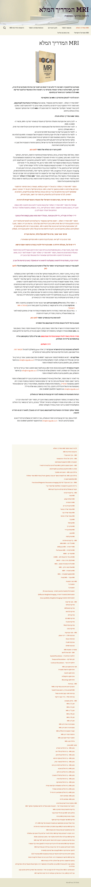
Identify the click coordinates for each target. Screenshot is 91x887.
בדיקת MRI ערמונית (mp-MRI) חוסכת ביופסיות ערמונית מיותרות (54, 826)
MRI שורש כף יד (70, 530)
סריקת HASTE (70, 612)
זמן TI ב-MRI (71, 721)
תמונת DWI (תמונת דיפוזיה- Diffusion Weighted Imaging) (56, 594)
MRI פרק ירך (71, 526)
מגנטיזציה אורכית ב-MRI (67, 724)
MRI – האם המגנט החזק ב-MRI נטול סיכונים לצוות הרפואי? (58, 465)
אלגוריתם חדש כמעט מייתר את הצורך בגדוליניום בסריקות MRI (54, 847)
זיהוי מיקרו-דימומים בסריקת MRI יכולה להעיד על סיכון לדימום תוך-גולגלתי (51, 833)
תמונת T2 (71, 588)
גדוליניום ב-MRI (70, 741)
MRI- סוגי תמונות (71, 581)
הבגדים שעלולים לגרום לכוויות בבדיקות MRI (62, 489)
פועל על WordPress (72, 882)
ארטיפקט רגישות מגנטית (66, 670)
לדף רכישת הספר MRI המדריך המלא (65, 448)
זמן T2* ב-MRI (70, 710)
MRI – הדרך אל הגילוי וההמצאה (67, 459)
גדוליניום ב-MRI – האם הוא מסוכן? (66, 472)
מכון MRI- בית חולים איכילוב (66, 772)
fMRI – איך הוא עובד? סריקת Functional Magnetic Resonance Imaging (54, 482)
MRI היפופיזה (70, 502)
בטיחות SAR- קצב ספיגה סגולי (65, 693)
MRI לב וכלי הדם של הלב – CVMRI (64, 557)
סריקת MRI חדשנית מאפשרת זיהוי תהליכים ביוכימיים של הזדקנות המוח (51, 857)
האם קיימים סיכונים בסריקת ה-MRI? (63, 687)
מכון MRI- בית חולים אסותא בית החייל (62, 792)
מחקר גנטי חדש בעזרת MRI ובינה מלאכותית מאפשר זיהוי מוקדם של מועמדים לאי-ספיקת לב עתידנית (45, 865)
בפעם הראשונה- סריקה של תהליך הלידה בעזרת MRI (58, 861)
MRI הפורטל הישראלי (81, 33)
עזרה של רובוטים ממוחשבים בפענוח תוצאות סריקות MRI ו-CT (55, 823)
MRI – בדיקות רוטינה (70, 493)
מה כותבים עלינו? (63, 33)
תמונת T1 (71, 584)
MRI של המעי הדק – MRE (67, 567)
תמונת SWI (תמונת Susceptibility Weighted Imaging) (57, 598)
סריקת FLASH (70, 622)
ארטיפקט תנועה (69, 673)
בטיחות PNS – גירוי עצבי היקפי (65, 697)
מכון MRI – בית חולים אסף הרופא (64, 758)
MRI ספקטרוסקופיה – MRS (66, 574)
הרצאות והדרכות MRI (17, 28)
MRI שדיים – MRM (69, 554)
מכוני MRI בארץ (72, 745)
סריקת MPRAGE (69, 608)
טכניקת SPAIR (70, 646)
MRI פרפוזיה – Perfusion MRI (65, 550)
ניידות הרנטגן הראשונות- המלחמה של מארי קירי (61, 486)
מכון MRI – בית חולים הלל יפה (65, 751)
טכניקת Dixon (70, 639)
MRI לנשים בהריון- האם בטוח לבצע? (63, 690)
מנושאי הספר (66, 28)
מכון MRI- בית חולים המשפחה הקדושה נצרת (60, 786)
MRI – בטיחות (72, 684)
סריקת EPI (71, 615)
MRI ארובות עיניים (69, 506)
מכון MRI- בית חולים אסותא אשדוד (63, 789)
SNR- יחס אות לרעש (68, 652)
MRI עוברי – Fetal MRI (68, 577)
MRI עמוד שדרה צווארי (67, 509)
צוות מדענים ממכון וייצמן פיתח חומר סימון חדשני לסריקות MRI (54, 840)
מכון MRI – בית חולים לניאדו (66, 779)
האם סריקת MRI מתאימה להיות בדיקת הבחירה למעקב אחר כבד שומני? (52, 844)
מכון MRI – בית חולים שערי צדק (65, 762)
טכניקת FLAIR (70, 642)
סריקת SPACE (70, 605)
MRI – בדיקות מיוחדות (70, 540)
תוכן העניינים (52, 28)
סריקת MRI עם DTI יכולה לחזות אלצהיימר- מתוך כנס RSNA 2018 (54, 837)
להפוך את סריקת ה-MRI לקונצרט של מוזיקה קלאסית (58, 850)
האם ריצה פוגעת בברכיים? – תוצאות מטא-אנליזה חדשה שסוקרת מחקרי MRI (50, 806)
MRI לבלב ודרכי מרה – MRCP (65, 560)
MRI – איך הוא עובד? (70, 455)
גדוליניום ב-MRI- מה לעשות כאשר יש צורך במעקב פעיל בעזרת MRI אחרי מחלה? (51, 476)
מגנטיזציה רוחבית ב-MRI (67, 728)
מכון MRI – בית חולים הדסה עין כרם (63, 765)
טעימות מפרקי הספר (36, 28)
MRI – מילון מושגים (71, 701)
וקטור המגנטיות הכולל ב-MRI (65, 731)
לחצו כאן (33, 149)
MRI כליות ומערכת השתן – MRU (65, 564)
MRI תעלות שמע (69, 499)
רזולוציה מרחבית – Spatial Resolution (62, 656)
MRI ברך (72, 519)
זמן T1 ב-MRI (71, 704)
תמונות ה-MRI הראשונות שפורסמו (66, 462)
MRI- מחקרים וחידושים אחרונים (66, 803)
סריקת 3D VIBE (70, 618)
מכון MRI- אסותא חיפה (67, 796)
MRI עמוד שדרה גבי (68, 513)
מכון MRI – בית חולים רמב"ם (65, 748)
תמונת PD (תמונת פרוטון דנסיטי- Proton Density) (59, 591)
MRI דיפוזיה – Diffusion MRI (66, 547)
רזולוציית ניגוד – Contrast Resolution (63, 663)
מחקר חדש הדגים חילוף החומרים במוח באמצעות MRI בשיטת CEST (53, 854)
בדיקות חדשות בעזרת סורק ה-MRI (64, 809)
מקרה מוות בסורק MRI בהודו (65, 816)
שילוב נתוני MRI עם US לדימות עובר (63, 813)
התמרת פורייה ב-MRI (68, 734)
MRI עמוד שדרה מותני (67, 516)
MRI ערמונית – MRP (68, 571)
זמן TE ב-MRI (71, 717)
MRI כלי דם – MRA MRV (67, 543)
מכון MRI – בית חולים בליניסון (65, 755)
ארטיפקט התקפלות (68, 676)
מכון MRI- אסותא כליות (67, 799)
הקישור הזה (18, 349)
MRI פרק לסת (70, 536)
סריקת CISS (71, 629)
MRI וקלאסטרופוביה (70, 479)
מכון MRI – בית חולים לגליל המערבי (63, 775)
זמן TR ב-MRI (70, 714)
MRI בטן (72, 533)
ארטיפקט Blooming (68, 680)
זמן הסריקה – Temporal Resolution (63, 659)
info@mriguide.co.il (26, 360)
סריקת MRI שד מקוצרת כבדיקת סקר (63, 820)
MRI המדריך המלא (82, 28)
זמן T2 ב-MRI (71, 707)
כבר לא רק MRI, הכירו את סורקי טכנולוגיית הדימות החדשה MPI (55, 873)
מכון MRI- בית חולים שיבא (66, 768)
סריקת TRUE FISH (69, 625)
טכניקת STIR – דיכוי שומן (67, 635)
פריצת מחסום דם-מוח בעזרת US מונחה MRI (60, 830)
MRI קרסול (71, 523)
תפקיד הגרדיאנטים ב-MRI (66, 738)
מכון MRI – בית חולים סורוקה (65, 782)
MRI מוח (72, 496)
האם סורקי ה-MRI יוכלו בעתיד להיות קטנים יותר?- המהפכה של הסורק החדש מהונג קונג (47, 870)
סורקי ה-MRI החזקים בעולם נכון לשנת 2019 (63, 469)
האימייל (64, 384)
